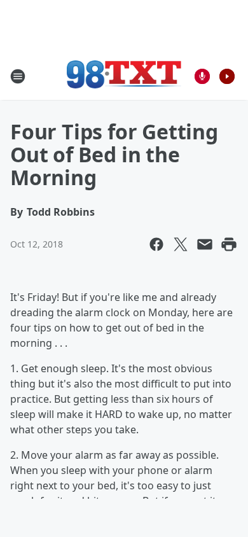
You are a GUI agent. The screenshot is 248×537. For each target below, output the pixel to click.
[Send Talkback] (202, 76)
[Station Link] (124, 76)
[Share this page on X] (180, 244)
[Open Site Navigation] (17, 76)
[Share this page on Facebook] (156, 244)
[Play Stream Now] (227, 76)
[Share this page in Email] (205, 244)
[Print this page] (229, 244)
